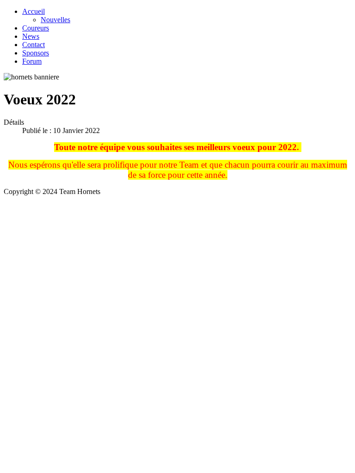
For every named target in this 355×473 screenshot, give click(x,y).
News (30, 36)
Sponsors (35, 53)
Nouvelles (55, 20)
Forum (32, 61)
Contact (33, 45)
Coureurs (35, 28)
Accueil (33, 11)
